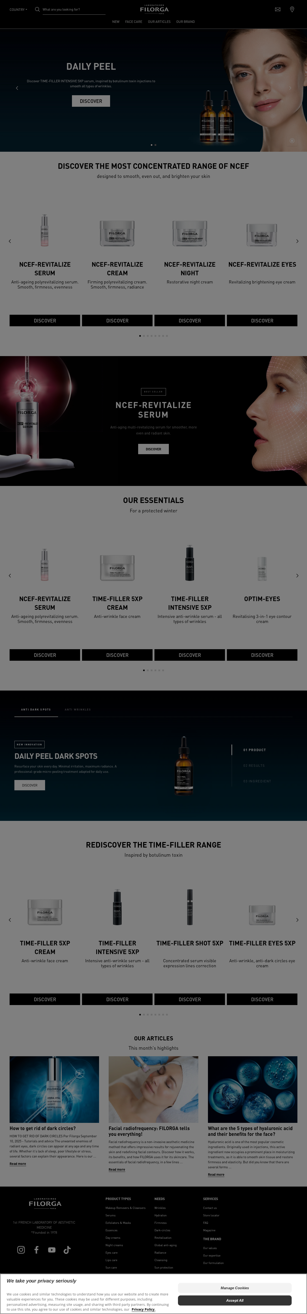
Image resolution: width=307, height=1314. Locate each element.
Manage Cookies (235, 1288)
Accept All (235, 1300)
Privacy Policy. (143, 1309)
